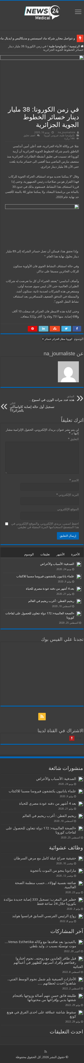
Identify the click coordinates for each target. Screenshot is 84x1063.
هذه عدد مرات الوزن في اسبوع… (51, 398)
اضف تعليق (29, 135)
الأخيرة (75, 554)
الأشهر (60, 554)
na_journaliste (66, 132)
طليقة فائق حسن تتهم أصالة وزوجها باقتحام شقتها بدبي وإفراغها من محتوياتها (44, 998)
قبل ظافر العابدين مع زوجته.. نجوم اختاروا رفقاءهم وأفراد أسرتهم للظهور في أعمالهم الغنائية (48, 962)
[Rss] (42, 716)
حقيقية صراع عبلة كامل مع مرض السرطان (45, 858)
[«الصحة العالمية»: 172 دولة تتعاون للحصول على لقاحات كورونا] (79, 613)
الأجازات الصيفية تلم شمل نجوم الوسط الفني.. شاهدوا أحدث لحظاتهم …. (41, 981)
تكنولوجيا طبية (58, 46)
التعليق (73, 439)
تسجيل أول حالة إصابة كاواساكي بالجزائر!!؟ (32, 407)
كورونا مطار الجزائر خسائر (58, 339)
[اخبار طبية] (42, 12)
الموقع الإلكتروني (68, 509)
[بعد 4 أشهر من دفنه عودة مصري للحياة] (79, 589)
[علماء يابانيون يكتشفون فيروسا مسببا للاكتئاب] (79, 576)
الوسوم (29, 554)
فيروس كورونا (51, 135)
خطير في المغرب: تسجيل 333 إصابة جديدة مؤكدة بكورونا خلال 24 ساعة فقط (40, 901)
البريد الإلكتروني (67, 494)
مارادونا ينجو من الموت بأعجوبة (53, 870)
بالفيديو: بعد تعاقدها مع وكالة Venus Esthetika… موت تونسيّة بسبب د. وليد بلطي (40, 944)
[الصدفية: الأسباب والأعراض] (79, 564)
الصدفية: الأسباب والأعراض (57, 564)
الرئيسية (75, 46)
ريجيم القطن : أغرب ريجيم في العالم (51, 601)
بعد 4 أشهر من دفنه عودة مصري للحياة (50, 588)
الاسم (74, 480)
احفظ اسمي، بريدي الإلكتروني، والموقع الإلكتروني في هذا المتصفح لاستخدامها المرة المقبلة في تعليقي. (45, 525)
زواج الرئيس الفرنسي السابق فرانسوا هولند (44, 916)
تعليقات (45, 554)
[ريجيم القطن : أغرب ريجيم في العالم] (79, 601)
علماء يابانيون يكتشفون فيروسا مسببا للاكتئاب (45, 576)
